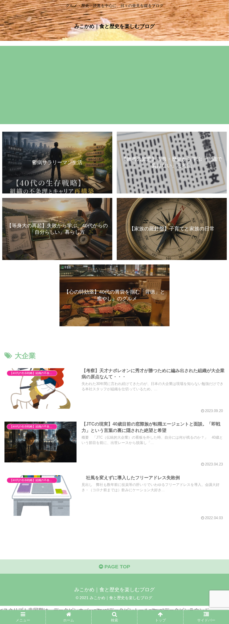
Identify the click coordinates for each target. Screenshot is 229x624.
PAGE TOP (116, 566)
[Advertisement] (114, 85)
